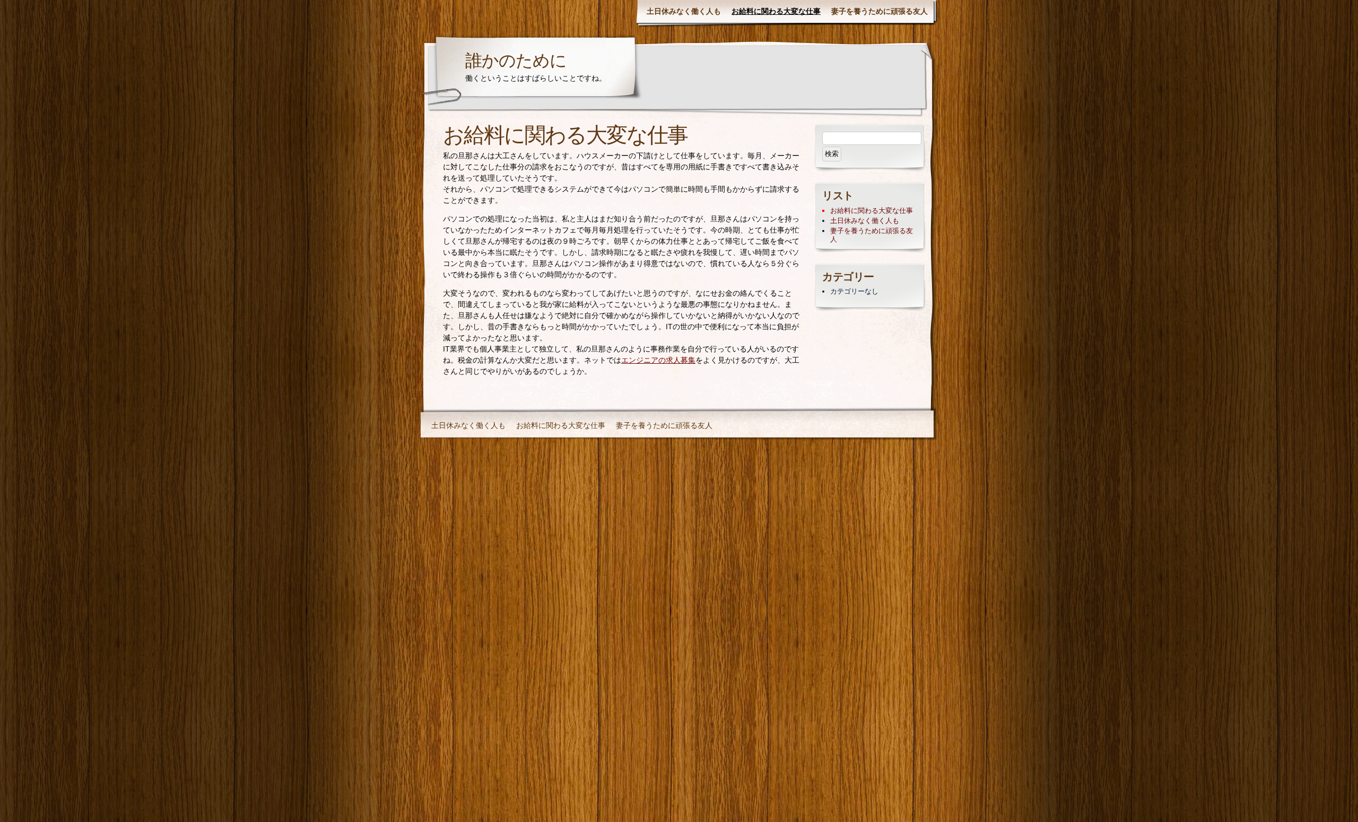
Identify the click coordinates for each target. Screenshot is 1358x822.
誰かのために (516, 62)
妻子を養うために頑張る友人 (879, 11)
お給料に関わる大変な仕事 (776, 11)
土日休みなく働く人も (684, 11)
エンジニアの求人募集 (658, 360)
